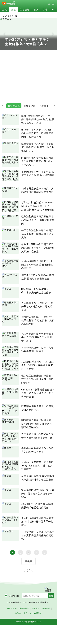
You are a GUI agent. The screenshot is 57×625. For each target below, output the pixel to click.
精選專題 (36, 608)
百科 (44, 9)
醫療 (35, 9)
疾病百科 (46, 608)
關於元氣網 (12, 608)
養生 (13, 9)
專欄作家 (38, 613)
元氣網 (10, 16)
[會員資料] (49, 4)
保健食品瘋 (14, 105)
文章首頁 (27, 613)
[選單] (53, 4)
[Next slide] (52, 34)
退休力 (18, 613)
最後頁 (29, 561)
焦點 (4, 9)
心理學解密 (29, 105)
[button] (53, 9)
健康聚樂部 (24, 608)
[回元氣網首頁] (11, 3)
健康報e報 (13, 595)
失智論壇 (24, 9)
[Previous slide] (4, 34)
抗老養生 (44, 105)
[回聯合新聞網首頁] (4, 4)
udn (4, 16)
